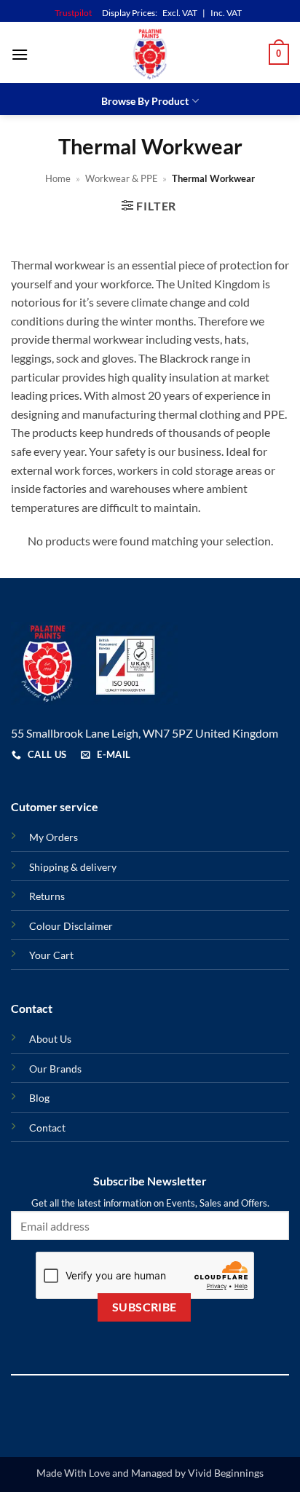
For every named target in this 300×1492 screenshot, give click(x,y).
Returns (47, 896)
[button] (19, 54)
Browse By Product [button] (145, 101)
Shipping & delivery (73, 867)
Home (58, 178)
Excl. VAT (179, 12)
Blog (39, 1098)
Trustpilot (73, 12)
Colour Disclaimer (71, 926)
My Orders (53, 837)
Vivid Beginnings (226, 1473)
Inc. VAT (226, 12)
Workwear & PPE (121, 178)
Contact (47, 1127)
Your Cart (51, 955)
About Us (50, 1039)
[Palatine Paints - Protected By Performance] (150, 54)
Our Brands (55, 1068)
